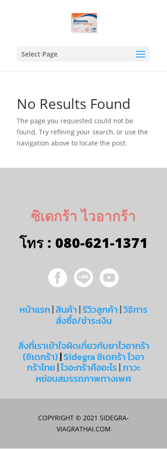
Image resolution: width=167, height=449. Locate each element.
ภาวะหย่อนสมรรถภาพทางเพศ (88, 373)
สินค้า (66, 309)
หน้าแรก (34, 309)
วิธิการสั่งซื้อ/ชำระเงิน (102, 315)
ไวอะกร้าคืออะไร (89, 367)
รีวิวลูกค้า (100, 309)
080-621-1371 (101, 242)
